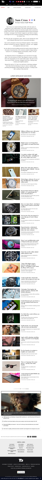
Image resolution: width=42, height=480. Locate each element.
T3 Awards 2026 (28, 7)
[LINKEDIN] (32, 20)
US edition (20, 478)
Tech (10, 4)
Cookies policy (18, 466)
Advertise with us (26, 466)
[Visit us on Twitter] (15, 1)
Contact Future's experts (19, 464)
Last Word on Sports (32, 33)
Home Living (19, 4)
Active (14, 4)
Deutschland (34, 436)
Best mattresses (21, 451)
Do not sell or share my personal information (21, 468)
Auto (29, 4)
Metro (7, 33)
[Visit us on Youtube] (18, 1)
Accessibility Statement (7, 464)
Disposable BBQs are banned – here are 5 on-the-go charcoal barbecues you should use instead (20, 425)
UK (28, 436)
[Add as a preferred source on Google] (21, 472)
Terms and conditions (35, 464)
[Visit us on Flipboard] (22, 1)
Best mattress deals (30, 447)
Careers (32, 466)
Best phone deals (30, 445)
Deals (8, 7)
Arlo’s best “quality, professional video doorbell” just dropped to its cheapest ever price (21, 428)
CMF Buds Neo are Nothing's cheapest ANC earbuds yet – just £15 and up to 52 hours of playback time (21, 418)
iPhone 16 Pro (12, 445)
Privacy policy (11, 466)
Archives (27, 388)
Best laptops (21, 445)
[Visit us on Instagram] (20, 1)
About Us (28, 464)
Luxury (25, 4)
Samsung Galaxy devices (12, 448)
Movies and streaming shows (12, 451)
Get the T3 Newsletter (17, 7)
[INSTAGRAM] (29, 20)
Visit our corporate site (33, 476)
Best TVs (21, 447)
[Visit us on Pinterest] (17, 1)
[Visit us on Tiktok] (24, 1)
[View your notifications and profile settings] (32, 2)
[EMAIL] (34, 20)
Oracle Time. (22, 36)
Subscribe (35, 1)
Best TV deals (30, 449)
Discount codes (30, 451)
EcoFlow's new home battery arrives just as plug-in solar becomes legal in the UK (20, 421)
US (30, 436)
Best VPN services (11, 453)
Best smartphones (21, 449)
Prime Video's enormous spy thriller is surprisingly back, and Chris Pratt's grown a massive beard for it (20, 413)
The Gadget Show (38, 7)
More (33, 4)
